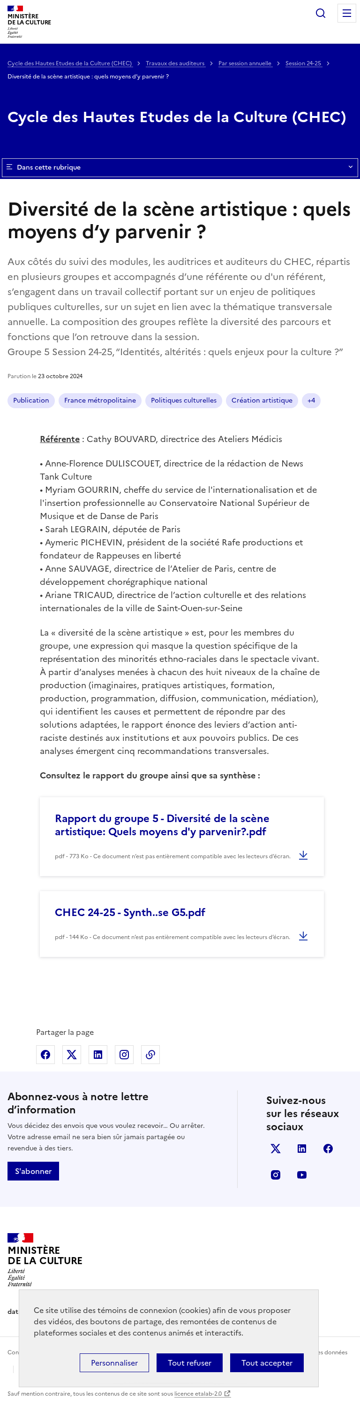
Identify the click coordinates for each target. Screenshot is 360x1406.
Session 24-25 (303, 63)
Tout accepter (266, 1362)
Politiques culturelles (184, 400)
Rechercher (320, 13)
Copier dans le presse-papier (150, 1054)
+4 (311, 400)
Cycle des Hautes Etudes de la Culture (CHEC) (70, 63)
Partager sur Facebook (45, 1054)
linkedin (301, 1148)
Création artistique (262, 400)
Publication (31, 400)
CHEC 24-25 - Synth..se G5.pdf (130, 912)
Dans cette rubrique (49, 167)
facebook (328, 1148)
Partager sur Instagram (124, 1054)
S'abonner (33, 1171)
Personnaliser (114, 1362)
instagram (275, 1174)
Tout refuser (189, 1362)
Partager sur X (71, 1054)
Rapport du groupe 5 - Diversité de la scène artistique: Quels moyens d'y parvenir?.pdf (162, 825)
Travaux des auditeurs (176, 63)
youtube (301, 1174)
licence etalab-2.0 (198, 1394)
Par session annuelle (245, 63)
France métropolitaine (100, 400)
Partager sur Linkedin (98, 1054)
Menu (347, 13)
